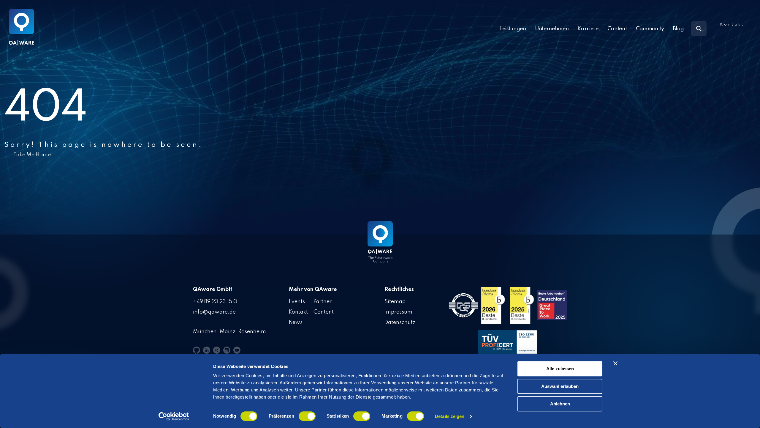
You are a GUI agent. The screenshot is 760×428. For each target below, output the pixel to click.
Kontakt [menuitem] (298, 312)
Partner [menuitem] (323, 301)
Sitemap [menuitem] (395, 301)
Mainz (227, 331)
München (205, 331)
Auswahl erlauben (560, 386)
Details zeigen (449, 416)
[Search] (699, 28)
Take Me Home (32, 155)
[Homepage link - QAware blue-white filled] (380, 246)
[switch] (307, 416)
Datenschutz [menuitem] (399, 322)
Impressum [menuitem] (398, 312)
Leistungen (512, 29)
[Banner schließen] (615, 363)
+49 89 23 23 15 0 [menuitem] (215, 301)
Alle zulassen (560, 368)
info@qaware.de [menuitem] (214, 312)
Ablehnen (560, 403)
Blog (678, 29)
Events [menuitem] (297, 301)
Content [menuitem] (324, 312)
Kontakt (732, 24)
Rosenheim (252, 331)
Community (650, 29)
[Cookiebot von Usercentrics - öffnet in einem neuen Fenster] (174, 416)
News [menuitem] (296, 322)
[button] (196, 350)
